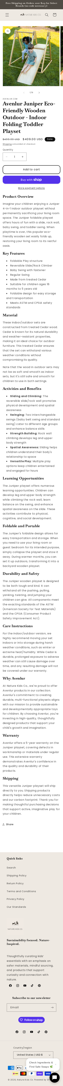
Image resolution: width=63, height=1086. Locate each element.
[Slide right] (39, 92)
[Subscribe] (52, 1007)
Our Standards (16, 907)
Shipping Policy (16, 875)
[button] (7, 15)
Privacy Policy (15, 899)
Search (11, 867)
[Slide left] (24, 92)
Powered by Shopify (44, 1079)
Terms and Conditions (21, 891)
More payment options (31, 188)
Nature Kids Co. (25, 1079)
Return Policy (15, 883)
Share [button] (10, 824)
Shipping (7, 144)
